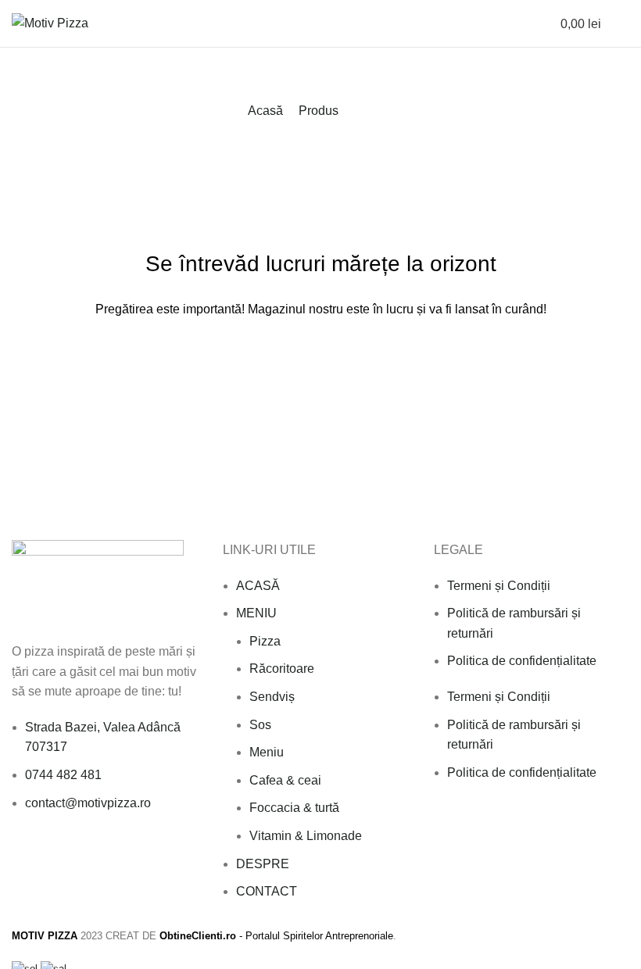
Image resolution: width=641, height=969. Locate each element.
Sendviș (272, 696)
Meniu (266, 752)
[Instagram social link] (57, 854)
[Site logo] (50, 22)
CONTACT (266, 891)
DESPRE (262, 864)
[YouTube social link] (75, 854)
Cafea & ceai (285, 780)
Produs (318, 110)
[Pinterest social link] (93, 854)
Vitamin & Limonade (305, 835)
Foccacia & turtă (294, 807)
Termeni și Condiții (498, 585)
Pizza (265, 641)
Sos (260, 724)
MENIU (256, 613)
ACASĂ (258, 585)
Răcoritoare (281, 668)
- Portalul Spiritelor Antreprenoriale (276, 936)
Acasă (265, 110)
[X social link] (39, 854)
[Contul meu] (514, 23)
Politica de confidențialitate (521, 660)
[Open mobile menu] (623, 23)
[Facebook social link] (21, 854)
